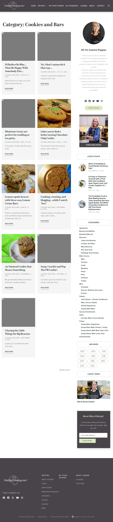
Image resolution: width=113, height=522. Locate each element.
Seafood (84, 277)
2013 (92, 366)
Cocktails (84, 287)
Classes (83, 6)
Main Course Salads (89, 302)
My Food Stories (56, 6)
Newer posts (64, 370)
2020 (82, 356)
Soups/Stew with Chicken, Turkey (94, 327)
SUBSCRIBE (87, 441)
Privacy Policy (42, 517)
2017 (82, 361)
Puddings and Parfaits (90, 253)
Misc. (81, 284)
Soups (81, 321)
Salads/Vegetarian (88, 305)
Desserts (82, 237)
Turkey (83, 281)
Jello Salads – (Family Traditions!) (94, 299)
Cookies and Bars (88, 243)
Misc (44, 508)
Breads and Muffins (87, 231)
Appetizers (83, 228)
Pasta (83, 271)
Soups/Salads (84, 336)
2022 (93, 351)
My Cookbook (72, 6)
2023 (82, 351)
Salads (82, 296)
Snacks (84, 293)
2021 (104, 351)
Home (33, 6)
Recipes (41, 6)
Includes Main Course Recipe (92, 318)
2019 (93, 356)
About (92, 6)
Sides (81, 315)
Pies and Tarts (86, 249)
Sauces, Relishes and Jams (92, 290)
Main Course (84, 256)
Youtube (80, 483)
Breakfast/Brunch (86, 234)
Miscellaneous (86, 246)
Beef (83, 259)
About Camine (82, 475)
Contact (101, 6)
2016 (92, 361)
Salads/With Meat (88, 308)
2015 (103, 361)
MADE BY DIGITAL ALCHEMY (85, 517)
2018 (103, 356)
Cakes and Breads (88, 240)
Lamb (83, 265)
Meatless (84, 268)
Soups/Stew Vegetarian (90, 324)
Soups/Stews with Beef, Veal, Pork (94, 330)
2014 (82, 366)
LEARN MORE (93, 108)
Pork (83, 274)
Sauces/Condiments (87, 312)
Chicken (84, 262)
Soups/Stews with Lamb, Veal (93, 333)
